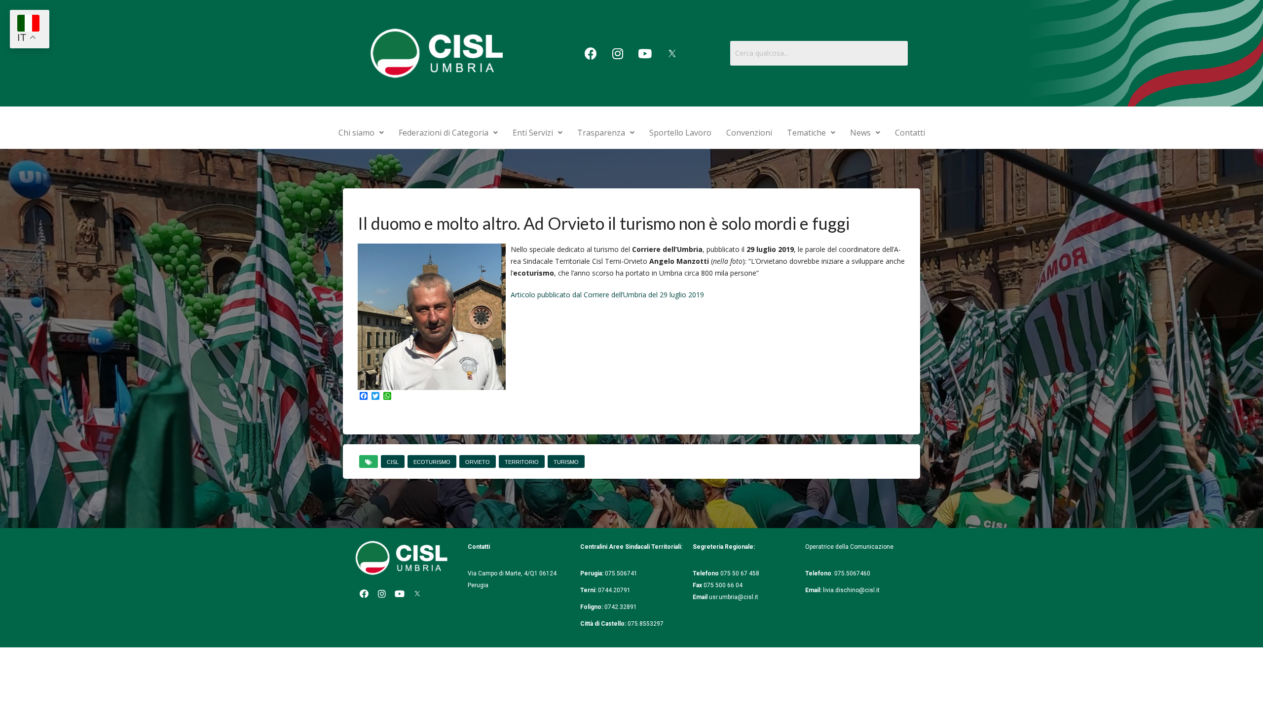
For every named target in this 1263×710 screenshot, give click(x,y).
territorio (522, 462)
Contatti (910, 132)
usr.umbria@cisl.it (733, 597)
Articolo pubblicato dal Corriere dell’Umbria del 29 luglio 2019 (607, 294)
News (860, 132)
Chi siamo (356, 132)
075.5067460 (853, 573)
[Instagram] (617, 53)
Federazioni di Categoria (443, 132)
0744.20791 (614, 590)
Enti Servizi (533, 132)
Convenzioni (749, 132)
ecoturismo (431, 462)
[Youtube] (644, 53)
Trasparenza (601, 132)
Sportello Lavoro (680, 132)
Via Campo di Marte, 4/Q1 (503, 573)
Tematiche (806, 132)
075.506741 (622, 573)
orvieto (477, 462)
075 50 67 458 (740, 573)
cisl (393, 462)
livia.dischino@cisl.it (851, 590)
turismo (566, 462)
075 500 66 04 (723, 585)
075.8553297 (646, 623)
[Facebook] (590, 53)
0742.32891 (620, 607)
